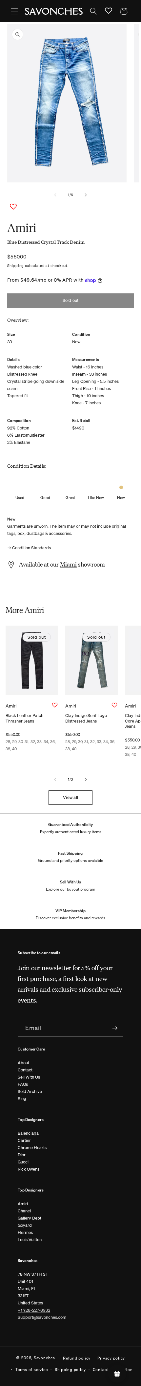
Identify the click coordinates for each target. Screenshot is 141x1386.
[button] (14, 11)
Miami (68, 564)
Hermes (25, 1232)
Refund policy (77, 1358)
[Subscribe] (115, 1028)
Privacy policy (111, 1358)
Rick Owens (28, 1169)
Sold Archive (30, 1091)
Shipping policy (70, 1369)
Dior (22, 1155)
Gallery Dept (29, 1218)
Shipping (15, 265)
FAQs (23, 1084)
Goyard (25, 1225)
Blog (22, 1098)
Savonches (44, 1357)
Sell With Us (29, 1077)
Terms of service (31, 1369)
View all (70, 797)
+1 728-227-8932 (34, 1310)
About (23, 1063)
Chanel (24, 1211)
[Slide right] (85, 195)
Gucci (23, 1162)
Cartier (24, 1140)
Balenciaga (28, 1133)
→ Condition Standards (29, 548)
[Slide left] (55, 195)
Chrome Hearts (32, 1147)
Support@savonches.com (42, 1317)
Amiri (23, 1204)
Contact (25, 1070)
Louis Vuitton (30, 1239)
